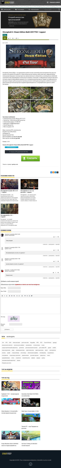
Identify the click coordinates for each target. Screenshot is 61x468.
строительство (26, 357)
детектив (21, 347)
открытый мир (15, 352)
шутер (43, 357)
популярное (5, 355)
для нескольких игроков (31, 347)
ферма (33, 357)
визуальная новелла (7, 345)
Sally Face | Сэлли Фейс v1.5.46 (30, 411)
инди (13, 350)
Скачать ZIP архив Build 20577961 (19, 151)
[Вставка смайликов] (22, 296)
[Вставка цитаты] (25, 296)
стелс (12, 357)
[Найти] (59, 9)
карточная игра (30, 350)
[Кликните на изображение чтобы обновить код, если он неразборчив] (14, 321)
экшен (18, 360)
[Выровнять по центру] (12, 296)
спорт (48, 355)
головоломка (36, 345)
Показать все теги (6, 363)
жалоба (58, 244)
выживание (29, 345)
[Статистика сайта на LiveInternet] (30, 457)
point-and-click (25, 342)
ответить (45, 244)
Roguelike (32, 342)
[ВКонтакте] (51, 172)
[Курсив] (4, 296)
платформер (43, 352)
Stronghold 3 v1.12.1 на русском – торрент (27, 191)
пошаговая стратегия (15, 355)
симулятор (42, 355)
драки (49, 347)
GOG (10, 342)
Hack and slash (16, 342)
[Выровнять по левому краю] (9, 296)
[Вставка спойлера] (29, 296)
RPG (38, 342)
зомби (54, 347)
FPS (6, 342)
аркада (54, 342)
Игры (4, 35)
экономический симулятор (8, 360)
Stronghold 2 (11, 147)
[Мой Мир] (55, 172)
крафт (8, 352)
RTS (41, 342)
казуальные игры (20, 350)
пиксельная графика (33, 352)
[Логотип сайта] (7, 2)
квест (46, 350)
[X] (57, 172)
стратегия (18, 357)
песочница (23, 352)
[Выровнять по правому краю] (14, 296)
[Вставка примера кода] (27, 296)
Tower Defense (47, 342)
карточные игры (39, 350)
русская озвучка (34, 355)
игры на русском (6, 350)
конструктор (53, 350)
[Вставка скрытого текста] (32, 296)
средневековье (6, 357)
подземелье (51, 352)
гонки (43, 345)
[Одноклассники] (53, 172)
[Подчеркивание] (7, 296)
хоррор (38, 357)
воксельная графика (19, 345)
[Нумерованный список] (19, 296)
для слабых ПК (42, 347)
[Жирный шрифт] (2, 296)
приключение (25, 355)
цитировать (52, 244)
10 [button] (10, 38)
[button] (54, 237)
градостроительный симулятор (9, 347)
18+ (3, 342)
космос (4, 352)
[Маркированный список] (17, 296)
